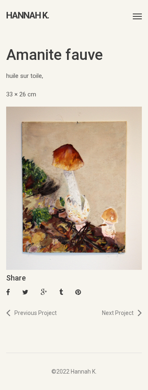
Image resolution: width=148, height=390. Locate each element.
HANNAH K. (27, 15)
